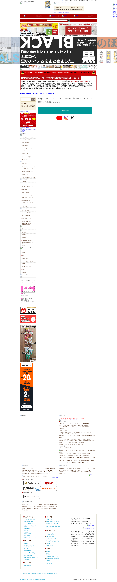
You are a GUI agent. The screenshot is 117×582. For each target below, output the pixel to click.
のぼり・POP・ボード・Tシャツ (31, 537)
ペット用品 (24, 206)
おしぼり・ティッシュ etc (27, 168)
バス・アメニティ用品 (27, 195)
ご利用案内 (33, 573)
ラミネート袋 (25, 153)
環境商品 (24, 234)
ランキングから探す (26, 266)
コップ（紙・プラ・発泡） (29, 23)
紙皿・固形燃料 (25, 142)
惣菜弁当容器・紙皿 (28, 521)
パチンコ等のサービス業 (27, 261)
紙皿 (27, 105)
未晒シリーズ (25, 272)
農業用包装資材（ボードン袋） (28, 243)
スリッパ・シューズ (26, 174)
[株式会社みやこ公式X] (72, 118)
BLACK (23, 269)
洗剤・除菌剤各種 (26, 200)
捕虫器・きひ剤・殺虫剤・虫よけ (28, 203)
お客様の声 (44, 573)
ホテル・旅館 (25, 258)
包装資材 (24, 246)
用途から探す (28, 573)
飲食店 (23, 263)
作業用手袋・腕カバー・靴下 (28, 240)
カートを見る (72, 7)
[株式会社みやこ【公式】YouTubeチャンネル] (59, 118)
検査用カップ (25, 163)
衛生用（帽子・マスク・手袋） (28, 166)
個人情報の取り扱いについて (26, 579)
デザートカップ (25, 145)
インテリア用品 (61, 23)
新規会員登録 (59, 7)
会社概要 (39, 573)
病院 (23, 255)
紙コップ (23, 105)
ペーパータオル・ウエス (27, 148)
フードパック (27, 106)
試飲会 (23, 252)
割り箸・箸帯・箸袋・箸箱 (27, 151)
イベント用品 (25, 159)
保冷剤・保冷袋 (25, 192)
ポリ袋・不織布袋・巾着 (27, 171)
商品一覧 (22, 573)
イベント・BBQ (25, 250)
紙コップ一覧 (80, 7)
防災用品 (24, 232)
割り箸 (30, 105)
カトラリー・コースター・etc (30, 526)
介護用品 (42, 23)
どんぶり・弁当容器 (26, 139)
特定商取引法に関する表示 (39, 579)
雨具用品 (24, 237)
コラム (55, 573)
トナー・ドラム (25, 228)
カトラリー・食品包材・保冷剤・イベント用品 (28, 156)
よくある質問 (50, 573)
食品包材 (26, 530)
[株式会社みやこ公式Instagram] (66, 118)
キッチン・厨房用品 (26, 212)
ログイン (66, 7)
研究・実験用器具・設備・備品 (28, 177)
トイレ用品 (24, 189)
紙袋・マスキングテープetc (28, 197)
